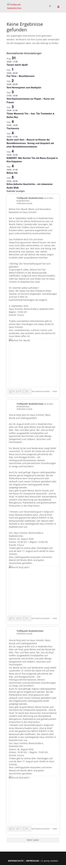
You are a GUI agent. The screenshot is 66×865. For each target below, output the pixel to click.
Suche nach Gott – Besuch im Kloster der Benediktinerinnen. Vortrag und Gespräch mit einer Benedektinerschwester (30, 143)
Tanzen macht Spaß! (17, 64)
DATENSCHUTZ (15, 860)
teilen (55, 391)
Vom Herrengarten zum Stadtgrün (24, 87)
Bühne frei (12, 172)
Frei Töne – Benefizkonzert (21, 75)
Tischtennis (13, 128)
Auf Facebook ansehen (41, 391)
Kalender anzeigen (16, 191)
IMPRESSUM (32, 860)
